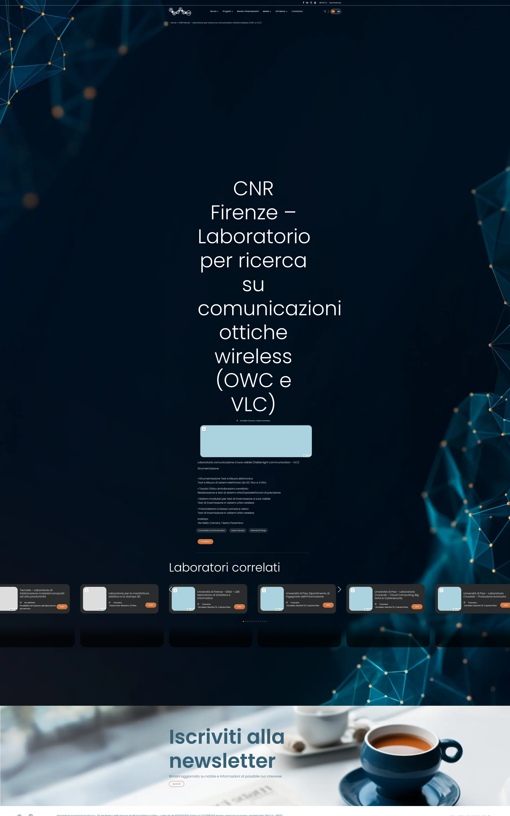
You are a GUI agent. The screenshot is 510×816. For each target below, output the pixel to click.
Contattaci (205, 541)
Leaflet (308, 456)
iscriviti (176, 783)
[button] (325, 11)
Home (174, 22)
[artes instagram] (311, 2)
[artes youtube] (315, 2)
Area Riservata (335, 3)
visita (62, 606)
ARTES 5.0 (323, 3)
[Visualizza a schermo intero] (204, 429)
